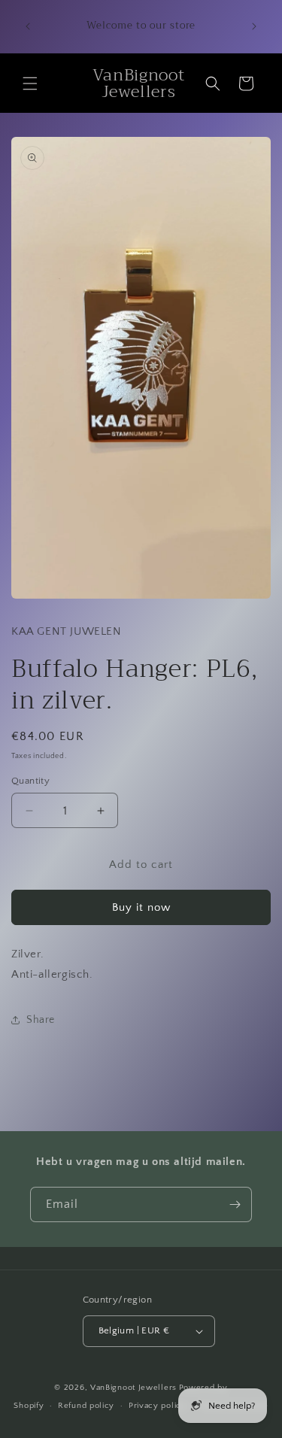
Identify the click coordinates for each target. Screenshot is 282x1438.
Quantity (30, 780)
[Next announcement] (254, 26)
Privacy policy (157, 1405)
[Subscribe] (234, 1204)
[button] (30, 83)
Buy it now (141, 907)
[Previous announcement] (27, 26)
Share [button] (40, 1020)
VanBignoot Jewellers (133, 1387)
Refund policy (86, 1405)
